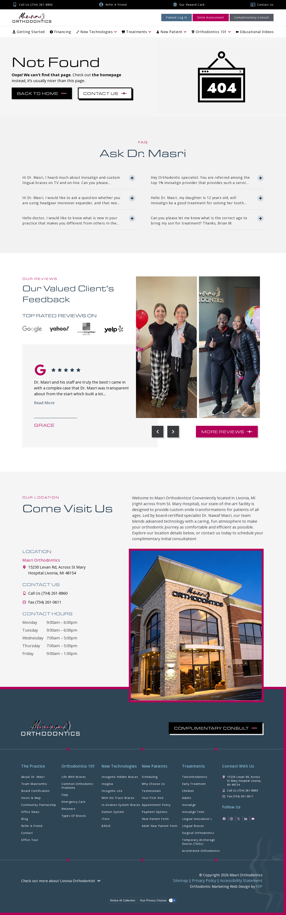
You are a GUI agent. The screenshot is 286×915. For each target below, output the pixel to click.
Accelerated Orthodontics (201, 851)
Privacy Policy (204, 880)
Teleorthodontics (195, 777)
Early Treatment (194, 784)
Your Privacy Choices (153, 900)
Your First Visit (153, 798)
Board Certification (35, 791)
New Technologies (96, 31)
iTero (106, 819)
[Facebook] (224, 819)
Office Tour (29, 840)
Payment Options (155, 812)
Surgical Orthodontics (198, 833)
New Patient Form (155, 819)
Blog (24, 819)
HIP (259, 886)
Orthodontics (211, 31)
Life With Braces (73, 777)
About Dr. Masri (33, 777)
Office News (30, 812)
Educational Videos (257, 31)
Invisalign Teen (193, 812)
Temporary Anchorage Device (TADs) (198, 842)
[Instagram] (231, 819)
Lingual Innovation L (197, 819)
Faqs (64, 795)
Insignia (107, 784)
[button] (157, 431)
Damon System (113, 812)
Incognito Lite (112, 791)
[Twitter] (239, 819)
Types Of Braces (73, 816)
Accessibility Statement (241, 880)
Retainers (68, 809)
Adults (186, 798)
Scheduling (150, 777)
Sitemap (180, 880)
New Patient (171, 31)
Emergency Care (73, 802)
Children (188, 791)
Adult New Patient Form (160, 826)
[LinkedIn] (246, 819)
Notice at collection (122, 900)
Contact (27, 833)
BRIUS (106, 826)
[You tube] (253, 819)
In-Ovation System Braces (121, 805)
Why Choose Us (153, 784)
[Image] (31, 17)
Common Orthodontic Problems (77, 786)
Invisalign (189, 805)
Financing (62, 31)
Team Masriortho (34, 784)
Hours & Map (31, 798)
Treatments (136, 31)
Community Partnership (38, 805)
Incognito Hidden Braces (120, 777)
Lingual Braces (193, 826)
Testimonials (151, 791)
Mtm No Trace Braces (118, 798)
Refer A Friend (32, 826)
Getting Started (31, 31)
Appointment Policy (156, 805)
